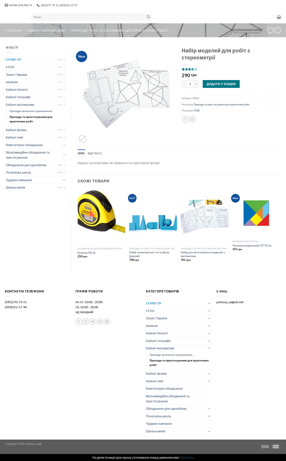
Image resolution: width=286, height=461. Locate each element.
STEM (10, 67)
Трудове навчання (19, 180)
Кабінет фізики (16, 130)
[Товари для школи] (15, 17)
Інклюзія (12, 82)
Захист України (16, 74)
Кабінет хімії (14, 137)
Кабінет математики (46, 30)
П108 (196, 110)
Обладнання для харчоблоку (26, 165)
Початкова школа (18, 172)
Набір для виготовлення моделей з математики (203, 254)
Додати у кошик (221, 84)
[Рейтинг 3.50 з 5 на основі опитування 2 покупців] (231, 69)
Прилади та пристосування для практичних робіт (119, 30)
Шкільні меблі (15, 187)
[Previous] (78, 228)
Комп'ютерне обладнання (24, 145)
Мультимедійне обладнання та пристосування (27, 154)
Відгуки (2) (95, 153)
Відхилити (186, 457)
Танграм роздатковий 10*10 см (251, 245)
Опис (81, 153)
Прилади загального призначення (31, 111)
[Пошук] (148, 17)
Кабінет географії (18, 97)
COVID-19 (13, 59)
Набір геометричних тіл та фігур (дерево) (149, 254)
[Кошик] (279, 17)
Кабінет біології (17, 89)
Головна (13, 30)
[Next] (280, 228)
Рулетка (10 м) (86, 252)
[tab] (81, 153)
